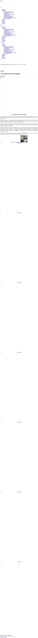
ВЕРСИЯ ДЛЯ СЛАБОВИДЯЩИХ (6, 635)
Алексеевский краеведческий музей (6, 64)
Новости (14, 64)
